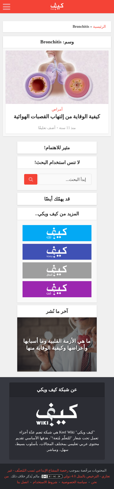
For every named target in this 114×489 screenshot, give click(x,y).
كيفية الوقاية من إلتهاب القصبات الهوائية (57, 116)
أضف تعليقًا (46, 128)
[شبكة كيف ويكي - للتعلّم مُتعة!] (57, 414)
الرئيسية (99, 27)
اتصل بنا (23, 482)
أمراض (57, 109)
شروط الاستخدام (45, 482)
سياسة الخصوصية (74, 482)
